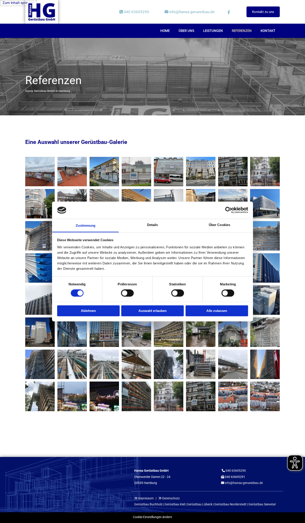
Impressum (146, 498)
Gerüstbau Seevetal (262, 504)
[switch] (127, 293)
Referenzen (242, 31)
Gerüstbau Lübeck (199, 504)
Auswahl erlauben (152, 311)
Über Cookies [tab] (219, 225)
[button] (263, 11)
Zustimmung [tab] (86, 225)
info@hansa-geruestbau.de (244, 483)
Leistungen (213, 31)
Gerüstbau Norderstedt (230, 504)
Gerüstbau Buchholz (148, 504)
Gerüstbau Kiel (175, 504)
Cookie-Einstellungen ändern (152, 517)
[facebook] (229, 12)
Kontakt (268, 31)
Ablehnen (88, 311)
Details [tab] (152, 225)
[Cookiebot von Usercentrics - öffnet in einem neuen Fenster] (228, 210)
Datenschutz (171, 498)
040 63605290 (134, 12)
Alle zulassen (216, 311)
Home (165, 31)
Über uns (186, 31)
